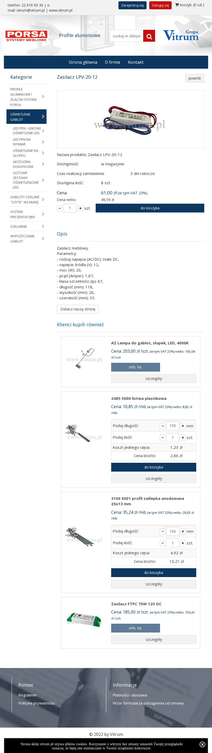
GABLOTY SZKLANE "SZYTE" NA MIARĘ (25, 199)
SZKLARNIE (18, 226)
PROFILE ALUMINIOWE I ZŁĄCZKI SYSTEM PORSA (23, 97)
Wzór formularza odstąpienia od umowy (148, 703)
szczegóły (154, 378)
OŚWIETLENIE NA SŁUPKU (25, 153)
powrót (195, 78)
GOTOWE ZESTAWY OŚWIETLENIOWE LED (26, 180)
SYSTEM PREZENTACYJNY (22, 214)
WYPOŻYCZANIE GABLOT (22, 239)
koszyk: (191, 4)
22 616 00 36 (32, 5)
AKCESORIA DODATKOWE (23, 164)
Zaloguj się (160, 5)
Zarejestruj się (132, 5)
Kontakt (135, 62)
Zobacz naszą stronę (77, 309)
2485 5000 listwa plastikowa (138, 398)
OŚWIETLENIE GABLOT (20, 117)
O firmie (112, 62)
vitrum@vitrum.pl (31, 10)
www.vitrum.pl (60, 10)
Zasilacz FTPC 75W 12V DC (136, 603)
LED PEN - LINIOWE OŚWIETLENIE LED (27, 131)
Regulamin (27, 695)
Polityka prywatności (36, 703)
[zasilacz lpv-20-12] (130, 119)
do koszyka (150, 207)
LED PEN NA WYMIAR (22, 142)
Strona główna (83, 62)
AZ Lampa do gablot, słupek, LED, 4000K (150, 342)
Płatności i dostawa (130, 695)
